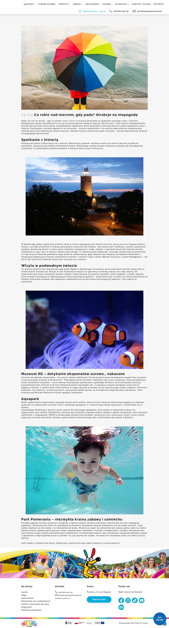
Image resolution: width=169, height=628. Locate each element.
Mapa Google (99, 599)
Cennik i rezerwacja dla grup (35, 604)
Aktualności (93, 4)
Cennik (24, 592)
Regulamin (26, 607)
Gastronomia (27, 598)
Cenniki (77, 4)
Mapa (24, 595)
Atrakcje (63, 4)
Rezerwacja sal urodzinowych (35, 601)
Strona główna (47, 4)
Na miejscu (121, 4)
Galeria (107, 4)
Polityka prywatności (31, 610)
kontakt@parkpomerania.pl (149, 11)
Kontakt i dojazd (141, 4)
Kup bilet (159, 4)
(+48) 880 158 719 (121, 11)
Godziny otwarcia (62, 598)
